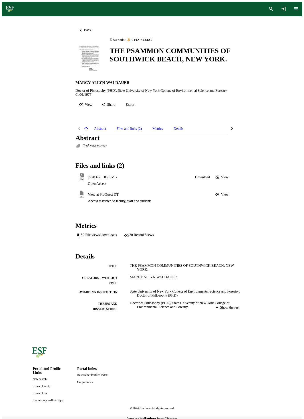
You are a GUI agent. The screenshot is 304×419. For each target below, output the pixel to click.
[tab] (100, 128)
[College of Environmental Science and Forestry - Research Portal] (10, 9)
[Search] (271, 8)
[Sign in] (283, 8)
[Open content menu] (296, 8)
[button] (202, 177)
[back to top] (86, 128)
